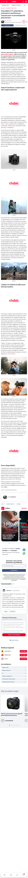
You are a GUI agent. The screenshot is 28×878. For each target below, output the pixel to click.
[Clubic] (14, 1)
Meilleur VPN (5, 5)
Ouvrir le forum (15, 640)
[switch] (23, 1)
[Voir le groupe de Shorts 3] (12, 543)
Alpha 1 (3, 124)
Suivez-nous (7, 25)
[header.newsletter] (6, 2)
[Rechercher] (4, 2)
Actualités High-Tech (11, 8)
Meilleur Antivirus (16, 5)
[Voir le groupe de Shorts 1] (9, 543)
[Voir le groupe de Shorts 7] (19, 543)
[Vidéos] (11, 874)
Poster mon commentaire (14, 634)
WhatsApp (14, 550)
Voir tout (24, 508)
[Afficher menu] (1, 1)
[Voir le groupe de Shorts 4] (14, 543)
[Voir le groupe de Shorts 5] (15, 543)
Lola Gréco (9, 20)
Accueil (3, 8)
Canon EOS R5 (11, 353)
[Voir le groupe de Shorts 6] (17, 543)
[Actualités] (4, 874)
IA (24, 5)
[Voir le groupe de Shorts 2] (10, 543)
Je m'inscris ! (14, 570)
